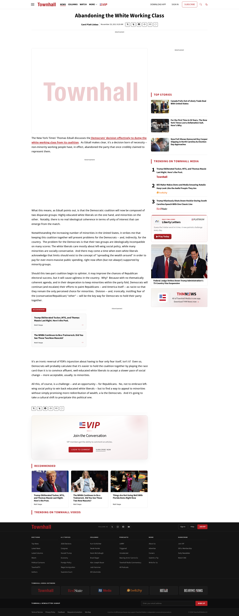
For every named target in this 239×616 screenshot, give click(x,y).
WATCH (83, 4)
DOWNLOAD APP (158, 4)
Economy (64, 558)
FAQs (192, 527)
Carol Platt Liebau (89, 24)
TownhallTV (36, 567)
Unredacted (123, 553)
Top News (35, 543)
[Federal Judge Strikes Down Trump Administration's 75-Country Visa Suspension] (179, 261)
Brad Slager (94, 558)
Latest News (36, 548)
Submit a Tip (153, 558)
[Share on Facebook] (139, 24)
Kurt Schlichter (95, 543)
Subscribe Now (103, 449)
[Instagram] (117, 527)
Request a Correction (74, 612)
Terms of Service (37, 612)
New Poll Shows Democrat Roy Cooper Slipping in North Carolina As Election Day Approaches (189, 142)
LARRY (121, 543)
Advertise (152, 548)
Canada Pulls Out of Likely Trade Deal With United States (188, 102)
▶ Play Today (162, 236)
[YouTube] (129, 527)
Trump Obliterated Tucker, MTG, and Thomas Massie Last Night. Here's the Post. (49, 498)
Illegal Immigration (68, 567)
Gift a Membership (185, 548)
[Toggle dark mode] (206, 4)
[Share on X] (127, 24)
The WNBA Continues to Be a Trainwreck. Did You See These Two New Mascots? (87, 498)
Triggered (123, 548)
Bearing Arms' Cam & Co (128, 558)
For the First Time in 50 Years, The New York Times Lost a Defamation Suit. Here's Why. (189, 123)
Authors (34, 572)
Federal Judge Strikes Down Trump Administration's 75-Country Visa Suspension (178, 282)
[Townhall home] (41, 527)
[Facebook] (123, 527)
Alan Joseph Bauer (97, 562)
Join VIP (202, 527)
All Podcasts (123, 567)
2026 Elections (66, 543)
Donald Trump (66, 553)
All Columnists (95, 572)
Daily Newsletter (184, 553)
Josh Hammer (95, 567)
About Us (152, 543)
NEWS (63, 4)
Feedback (61, 612)
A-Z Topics (66, 537)
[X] (112, 527)
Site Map (88, 612)
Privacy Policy (50, 612)
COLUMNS (73, 4)
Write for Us (153, 562)
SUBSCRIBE (189, 4)
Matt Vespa (38, 504)
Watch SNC (182, 558)
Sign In (182, 527)
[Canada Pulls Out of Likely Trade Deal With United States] (160, 106)
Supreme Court (66, 572)
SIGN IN (175, 4)
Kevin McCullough (96, 553)
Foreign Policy (66, 562)
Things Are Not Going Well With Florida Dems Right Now (128, 496)
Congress (64, 548)
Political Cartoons (38, 562)
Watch (34, 558)
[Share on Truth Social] (133, 24)
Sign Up (201, 603)
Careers (151, 553)
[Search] (200, 4)
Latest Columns (37, 553)
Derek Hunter (95, 548)
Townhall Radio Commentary (130, 562)
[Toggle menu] (32, 4)
